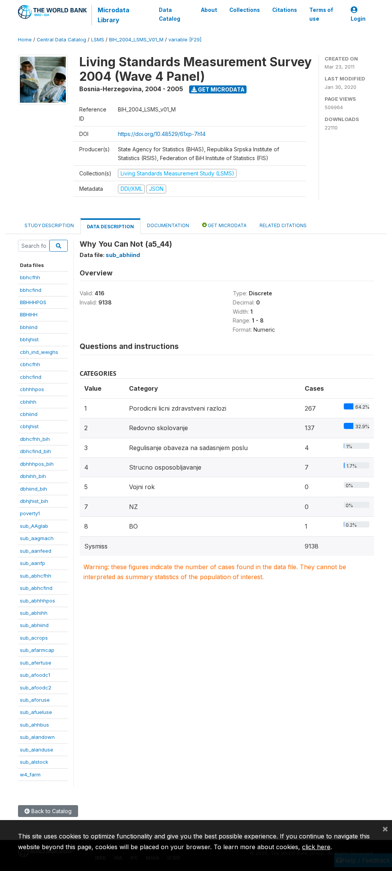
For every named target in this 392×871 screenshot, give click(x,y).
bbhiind (29, 327)
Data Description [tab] (110, 226)
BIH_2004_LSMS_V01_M (136, 40)
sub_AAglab (34, 526)
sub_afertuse (35, 663)
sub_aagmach (37, 538)
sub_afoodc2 (35, 687)
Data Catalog (169, 14)
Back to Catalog (51, 811)
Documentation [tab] (168, 225)
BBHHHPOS (33, 302)
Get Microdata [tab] (227, 225)
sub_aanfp (32, 563)
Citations (284, 10)
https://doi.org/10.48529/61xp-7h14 (162, 134)
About (209, 10)
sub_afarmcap (37, 650)
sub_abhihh (33, 613)
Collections (244, 10)
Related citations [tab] (283, 225)
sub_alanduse (36, 750)
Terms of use (321, 14)
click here (316, 847)
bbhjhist (29, 339)
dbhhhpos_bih (37, 464)
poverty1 (30, 513)
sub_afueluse (36, 712)
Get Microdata (221, 89)
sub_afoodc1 (35, 675)
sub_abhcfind (36, 588)
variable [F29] (184, 40)
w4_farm (30, 774)
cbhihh (28, 402)
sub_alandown (37, 737)
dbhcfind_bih (35, 451)
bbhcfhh (30, 277)
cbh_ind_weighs (39, 352)
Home (25, 40)
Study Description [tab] (49, 225)
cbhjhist (29, 426)
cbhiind (29, 414)
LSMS (97, 40)
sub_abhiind (34, 625)
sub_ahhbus (34, 725)
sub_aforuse (35, 700)
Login (358, 19)
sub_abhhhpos (37, 601)
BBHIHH (29, 314)
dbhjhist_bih (34, 501)
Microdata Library (113, 15)
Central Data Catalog (61, 40)
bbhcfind (30, 290)
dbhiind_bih (33, 489)
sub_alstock (34, 762)
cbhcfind (30, 377)
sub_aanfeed (35, 551)
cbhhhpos (32, 389)
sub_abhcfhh (35, 576)
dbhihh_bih (33, 476)
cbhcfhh (30, 364)
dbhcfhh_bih (35, 439)
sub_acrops (34, 638)
